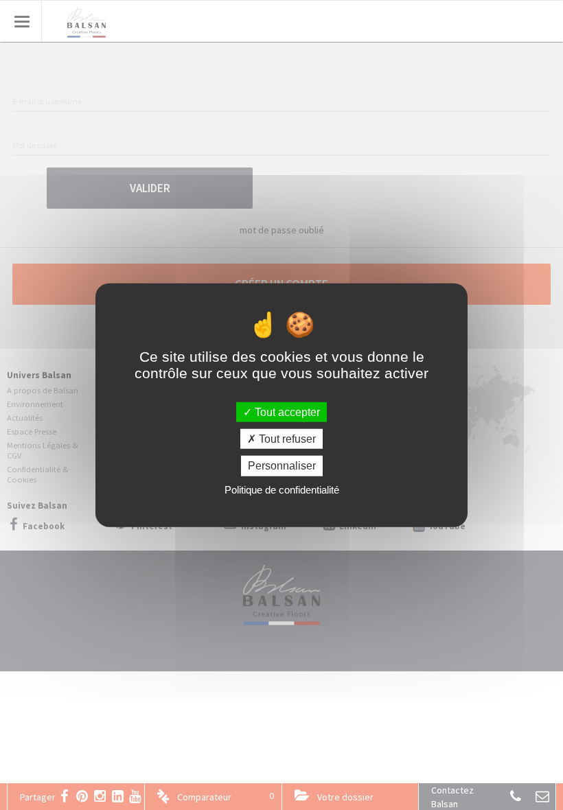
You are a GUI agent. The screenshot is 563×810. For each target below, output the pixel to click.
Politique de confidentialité (282, 489)
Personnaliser (282, 466)
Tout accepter (286, 412)
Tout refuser (286, 439)
